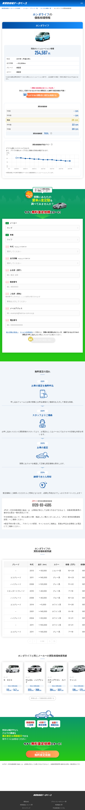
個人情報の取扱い (12, 332)
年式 (18, 246)
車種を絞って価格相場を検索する (42, 698)
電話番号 (13, 320)
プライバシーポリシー (58, 801)
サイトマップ (26, 808)
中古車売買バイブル (59, 808)
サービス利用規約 (26, 332)
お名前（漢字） (16, 270)
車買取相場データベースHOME (11, 8)
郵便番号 (13, 282)
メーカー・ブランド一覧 (30, 8)
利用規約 (58, 805)
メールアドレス (16, 308)
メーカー (13, 223)
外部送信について (25, 805)
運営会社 (26, 801)
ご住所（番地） (23, 295)
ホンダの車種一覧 (46, 8)
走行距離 (20, 258)
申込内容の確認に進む (43, 340)
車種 (11, 235)
